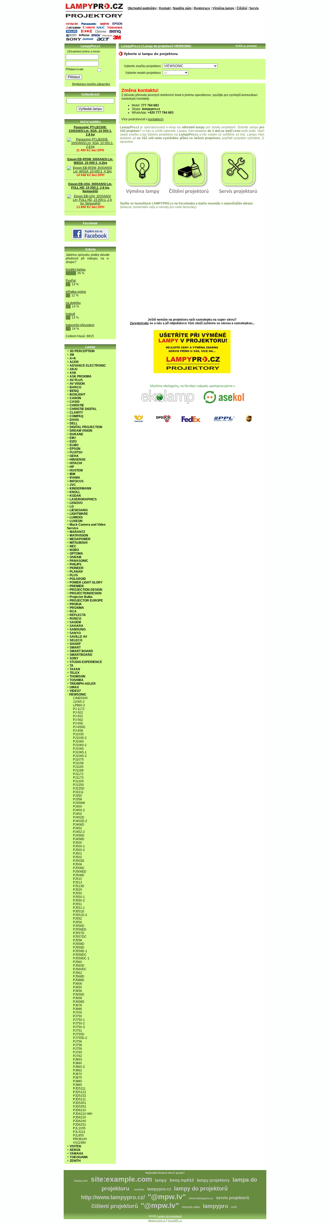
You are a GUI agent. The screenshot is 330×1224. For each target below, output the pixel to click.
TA (71, 665)
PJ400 (77, 806)
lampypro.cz (159, 1189)
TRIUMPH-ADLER (83, 683)
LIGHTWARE (79, 514)
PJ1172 (78, 774)
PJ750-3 (79, 1027)
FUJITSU (76, 452)
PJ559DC (80, 955)
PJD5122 (79, 1092)
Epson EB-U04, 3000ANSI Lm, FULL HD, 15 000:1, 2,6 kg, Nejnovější (90, 187)
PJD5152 (79, 1095)
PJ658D (78, 1002)
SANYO (75, 633)
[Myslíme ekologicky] (192, 404)
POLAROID (78, 579)
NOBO (74, 550)
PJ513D (78, 886)
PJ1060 (78, 741)
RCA (73, 611)
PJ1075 (78, 759)
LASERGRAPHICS (83, 499)
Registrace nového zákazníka (91, 83)
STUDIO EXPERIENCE (86, 662)
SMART (75, 647)
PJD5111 (79, 1088)
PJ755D (78, 1034)
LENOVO (76, 503)
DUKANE (76, 434)
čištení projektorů (114, 1206)
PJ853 (77, 1059)
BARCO (75, 387)
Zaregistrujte (139, 323)
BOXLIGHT (77, 394)
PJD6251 (79, 1124)
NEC (73, 546)
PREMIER (77, 586)
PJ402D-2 (80, 821)
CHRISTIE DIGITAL (83, 409)
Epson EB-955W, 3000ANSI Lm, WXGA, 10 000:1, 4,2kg (90, 161)
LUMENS (76, 517)
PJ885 (77, 1085)
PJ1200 (78, 781)
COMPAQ (76, 416)
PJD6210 (79, 1110)
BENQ (74, 391)
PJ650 (77, 987)
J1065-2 (79, 702)
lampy (161, 1180)
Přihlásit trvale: (75, 69)
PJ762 (77, 1056)
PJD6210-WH (82, 1114)
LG (72, 506)
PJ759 (77, 1049)
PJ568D (78, 976)
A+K (73, 358)
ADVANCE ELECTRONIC (88, 365)
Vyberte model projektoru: (143, 73)
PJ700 (77, 1012)
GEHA (74, 456)
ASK (73, 373)
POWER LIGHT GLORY (86, 582)
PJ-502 (78, 712)
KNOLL (75, 492)
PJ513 (77, 882)
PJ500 (77, 842)
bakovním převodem (80, 325)
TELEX (74, 673)
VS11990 (79, 1142)
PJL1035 (79, 1128)
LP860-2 (79, 705)
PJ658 (77, 998)
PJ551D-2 (80, 915)
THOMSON (77, 676)
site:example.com (121, 1179)
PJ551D (78, 911)
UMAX (74, 687)
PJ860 (77, 1063)
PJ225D (78, 788)
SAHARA (76, 626)
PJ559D (78, 947)
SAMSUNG (78, 629)
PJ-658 (78, 730)
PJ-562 (78, 720)
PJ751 (77, 1030)
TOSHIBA (77, 680)
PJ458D (78, 839)
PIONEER (77, 568)
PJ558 (77, 940)
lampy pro (81, 1180)
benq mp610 (182, 1180)
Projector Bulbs (81, 597)
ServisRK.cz (175, 1220)
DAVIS (74, 420)
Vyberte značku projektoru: (142, 66)
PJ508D (78, 875)
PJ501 (77, 853)
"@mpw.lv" (167, 1197)
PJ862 (77, 1070)
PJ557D (78, 933)
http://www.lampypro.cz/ (113, 1197)
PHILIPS (75, 564)
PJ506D (78, 868)
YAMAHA (76, 1153)
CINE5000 (80, 698)
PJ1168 (78, 770)
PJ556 (77, 922)
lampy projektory (213, 1180)
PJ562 (77, 973)
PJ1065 (78, 749)
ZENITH (75, 1161)
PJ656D (78, 994)
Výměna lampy (223, 8)
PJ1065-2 (80, 756)
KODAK (75, 496)
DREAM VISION (81, 430)
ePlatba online (76, 292)
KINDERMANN (80, 488)
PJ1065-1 (80, 752)
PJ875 (77, 1077)
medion (139, 1189)
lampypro (215, 1206)
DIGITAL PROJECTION (86, 427)
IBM (72, 474)
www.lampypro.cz (201, 1198)
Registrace (202, 8)
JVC (73, 485)
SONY (74, 658)
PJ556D (78, 926)
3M (72, 355)
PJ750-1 (79, 1020)
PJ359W (79, 803)
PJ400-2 (79, 810)
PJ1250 (78, 785)
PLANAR (76, 571)
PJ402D (78, 817)
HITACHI (76, 463)
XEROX (75, 1150)
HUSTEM (76, 470)
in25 (234, 1207)
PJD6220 (79, 1117)
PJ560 (77, 962)
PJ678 (77, 1005)
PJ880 (77, 1081)
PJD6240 (79, 1121)
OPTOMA (76, 553)
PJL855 (78, 1135)
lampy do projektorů (201, 1188)
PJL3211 (79, 1132)
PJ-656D (79, 727)
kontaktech (155, 119)
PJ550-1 (79, 897)
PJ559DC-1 (81, 958)
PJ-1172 (79, 709)
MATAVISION (79, 535)
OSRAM (75, 557)
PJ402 (77, 814)
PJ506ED (79, 871)
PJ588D (78, 980)
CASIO (74, 402)
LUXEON (76, 521)
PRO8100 (80, 1139)
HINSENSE (78, 459)
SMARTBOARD (81, 655)
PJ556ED (79, 929)
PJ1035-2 (80, 738)
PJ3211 (78, 792)
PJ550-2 (79, 900)
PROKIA (76, 604)
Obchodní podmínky (142, 8)
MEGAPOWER (80, 539)
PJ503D (78, 861)
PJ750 (77, 1016)
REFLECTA (78, 615)
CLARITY (76, 412)
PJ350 (77, 795)
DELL (74, 423)
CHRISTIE (77, 405)
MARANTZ (77, 532)
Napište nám (182, 8)
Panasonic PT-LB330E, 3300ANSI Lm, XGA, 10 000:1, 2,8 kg (90, 130)
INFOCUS (77, 481)
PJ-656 (78, 723)
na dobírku (73, 303)
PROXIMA (77, 608)
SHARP (75, 644)
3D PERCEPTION (82, 351)
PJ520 (77, 889)
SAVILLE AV (78, 636)
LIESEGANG (79, 510)
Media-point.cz (157, 1220)
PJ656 (77, 991)
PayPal (71, 280)
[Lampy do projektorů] (94, 16)
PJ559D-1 (80, 951)
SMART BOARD (81, 651)
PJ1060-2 (80, 745)
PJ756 (77, 1041)
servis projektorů (232, 1198)
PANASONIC (79, 561)
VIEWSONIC (77, 694)
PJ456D (78, 835)
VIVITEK (75, 1146)
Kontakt (165, 8)
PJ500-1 (79, 846)
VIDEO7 (75, 691)
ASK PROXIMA (81, 376)
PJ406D (78, 824)
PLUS (74, 575)
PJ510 (77, 879)
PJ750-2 (79, 1023)
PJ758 (77, 1045)
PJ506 (77, 864)
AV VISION (77, 383)
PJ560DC (80, 969)
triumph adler (191, 1207)
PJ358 (77, 799)
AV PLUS (76, 380)
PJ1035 (78, 734)
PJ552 (77, 918)
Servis (254, 8)
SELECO (76, 640)
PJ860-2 (79, 1067)
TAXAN (75, 669)
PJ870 (77, 1074)
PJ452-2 (79, 832)
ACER (74, 362)
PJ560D (78, 965)
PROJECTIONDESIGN (86, 593)
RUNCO (75, 618)
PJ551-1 (79, 908)
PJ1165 (78, 767)
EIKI (73, 438)
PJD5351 (79, 1103)
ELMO (74, 445)
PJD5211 (79, 1099)
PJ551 (77, 904)
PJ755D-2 (80, 1038)
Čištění (242, 8)
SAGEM (75, 622)
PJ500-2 (79, 850)
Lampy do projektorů (169, 1216)
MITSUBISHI (78, 542)
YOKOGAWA (79, 1157)
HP (72, 467)
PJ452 (77, 828)
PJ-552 (78, 716)
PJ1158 (78, 763)
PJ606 (77, 983)
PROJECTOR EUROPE (86, 600)
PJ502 (77, 857)
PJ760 (77, 1052)
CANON (75, 398)
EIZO (73, 441)
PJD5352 (79, 1106)
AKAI (73, 369)
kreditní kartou (76, 269)
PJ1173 (78, 777)
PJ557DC (80, 936)
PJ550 (77, 893)
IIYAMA (75, 477)
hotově (70, 314)
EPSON (75, 449)
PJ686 (77, 1009)
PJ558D (78, 944)
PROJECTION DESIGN (86, 589)
